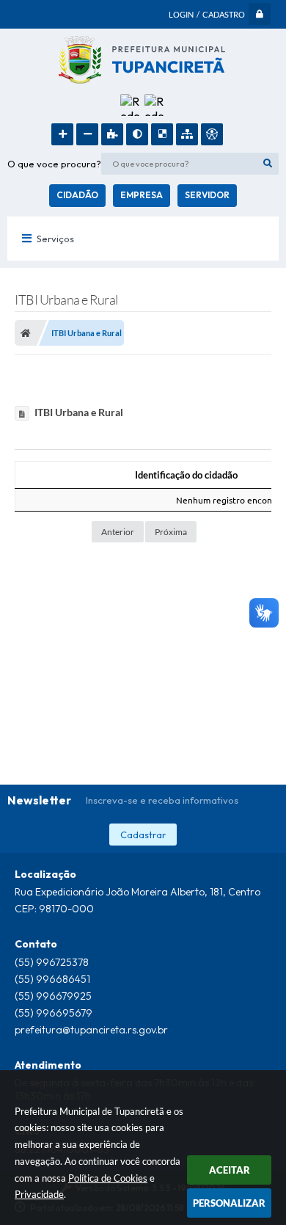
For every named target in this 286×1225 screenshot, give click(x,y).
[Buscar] (268, 164)
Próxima (171, 531)
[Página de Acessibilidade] (212, 134)
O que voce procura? (54, 164)
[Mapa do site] (187, 134)
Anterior (117, 531)
